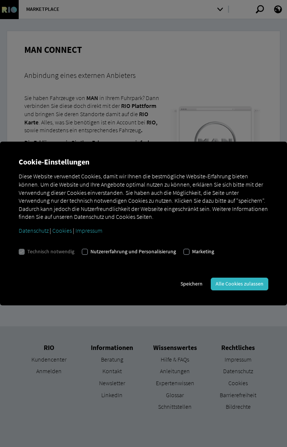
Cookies (62, 230)
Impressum (88, 230)
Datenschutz (34, 230)
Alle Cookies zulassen (239, 283)
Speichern (191, 283)
